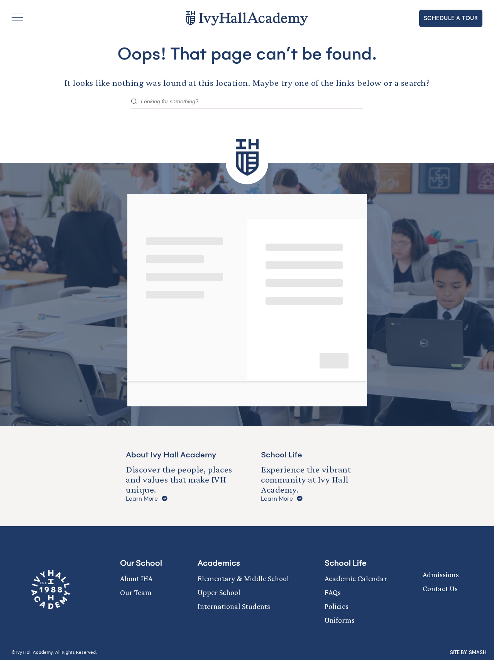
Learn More (142, 499)
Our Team (136, 592)
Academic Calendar (356, 578)
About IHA (136, 578)
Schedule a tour (451, 18)
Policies (337, 606)
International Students (234, 606)
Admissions (441, 574)
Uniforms (340, 620)
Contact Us (440, 588)
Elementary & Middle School (243, 578)
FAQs (333, 592)
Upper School (219, 592)
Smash (477, 652)
